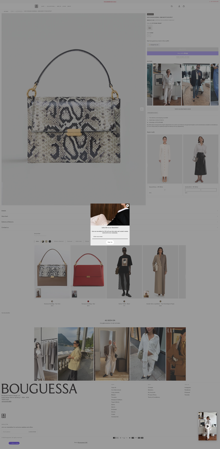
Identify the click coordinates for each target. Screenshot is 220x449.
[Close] (127, 206)
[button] (208, 426)
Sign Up (110, 242)
